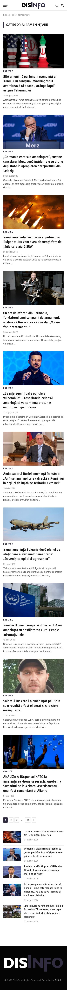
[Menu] (5, 5)
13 (28, 820)
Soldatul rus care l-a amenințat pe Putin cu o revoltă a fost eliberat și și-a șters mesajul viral (31, 705)
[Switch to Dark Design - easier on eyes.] (57, 5)
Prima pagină (9, 15)
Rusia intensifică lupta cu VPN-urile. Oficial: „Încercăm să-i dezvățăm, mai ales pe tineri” (43, 870)
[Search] (62, 5)
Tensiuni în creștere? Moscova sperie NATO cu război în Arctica (43, 833)
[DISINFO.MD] (33, 5)
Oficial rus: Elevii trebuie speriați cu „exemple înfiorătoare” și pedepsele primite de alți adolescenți (43, 852)
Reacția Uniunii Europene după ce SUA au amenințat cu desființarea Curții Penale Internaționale (32, 629)
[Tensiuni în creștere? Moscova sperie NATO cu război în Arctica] (12, 837)
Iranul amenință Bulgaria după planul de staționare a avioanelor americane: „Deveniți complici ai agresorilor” (31, 554)
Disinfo (58, 980)
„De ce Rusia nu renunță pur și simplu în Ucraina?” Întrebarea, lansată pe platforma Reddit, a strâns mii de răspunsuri (43, 911)
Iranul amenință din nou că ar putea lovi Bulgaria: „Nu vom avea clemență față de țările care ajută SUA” (32, 242)
